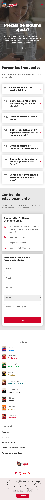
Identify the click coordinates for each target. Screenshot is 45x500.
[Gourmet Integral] (5, 382)
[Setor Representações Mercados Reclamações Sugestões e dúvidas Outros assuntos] (22, 296)
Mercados (6, 437)
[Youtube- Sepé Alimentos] (24, 473)
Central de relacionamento (13, 448)
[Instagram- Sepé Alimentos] (20, 473)
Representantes (9, 442)
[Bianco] (5, 349)
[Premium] (5, 374)
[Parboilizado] (5, 365)
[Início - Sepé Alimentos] (9, 5)
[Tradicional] (5, 356)
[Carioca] (5, 408)
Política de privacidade (12, 453)
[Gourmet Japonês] (5, 391)
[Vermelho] (5, 416)
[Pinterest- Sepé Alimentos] (29, 473)
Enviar (22, 320)
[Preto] (5, 399)
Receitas (5, 432)
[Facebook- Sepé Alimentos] (16, 473)
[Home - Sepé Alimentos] (22, 465)
